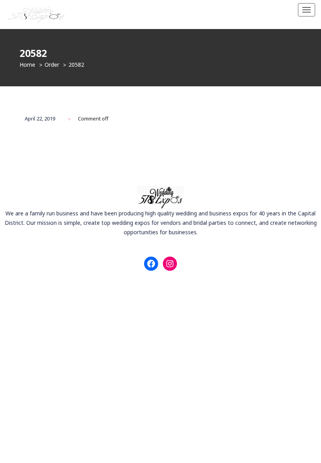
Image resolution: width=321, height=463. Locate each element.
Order (52, 64)
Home (27, 64)
